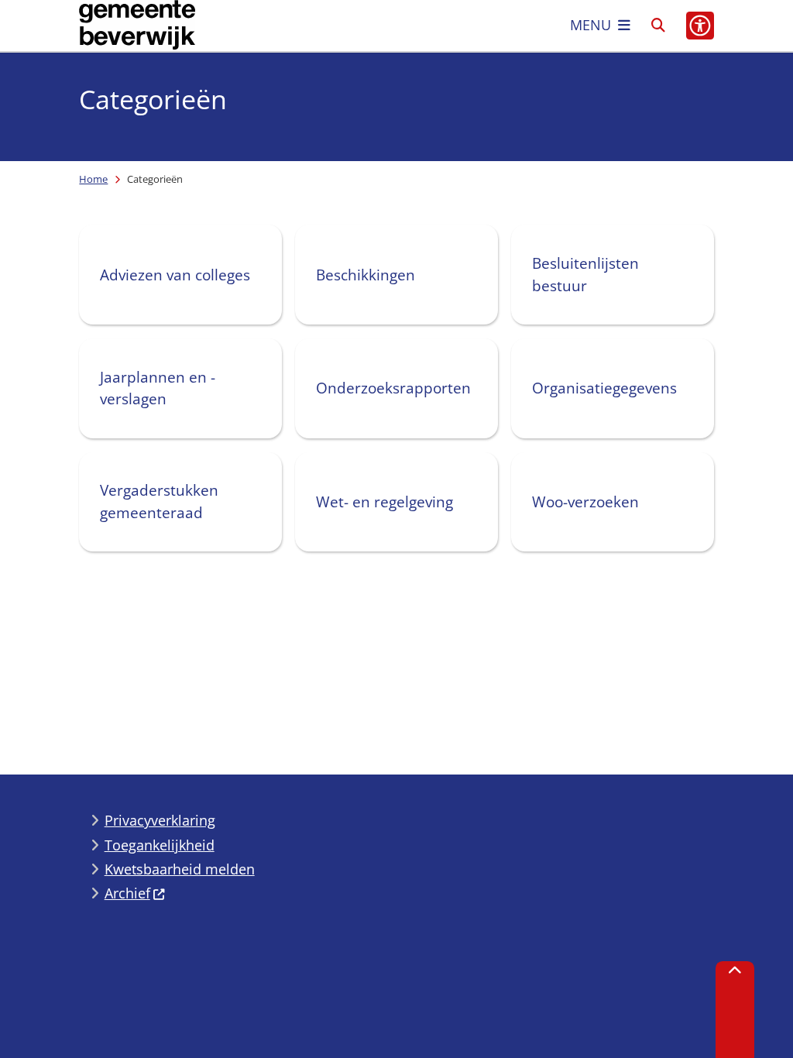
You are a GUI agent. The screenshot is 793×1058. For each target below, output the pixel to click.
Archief (127, 893)
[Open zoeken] (658, 26)
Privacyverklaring (160, 820)
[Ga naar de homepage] (137, 25)
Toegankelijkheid (160, 845)
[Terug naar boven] (735, 1009)
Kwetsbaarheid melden (180, 869)
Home (93, 179)
